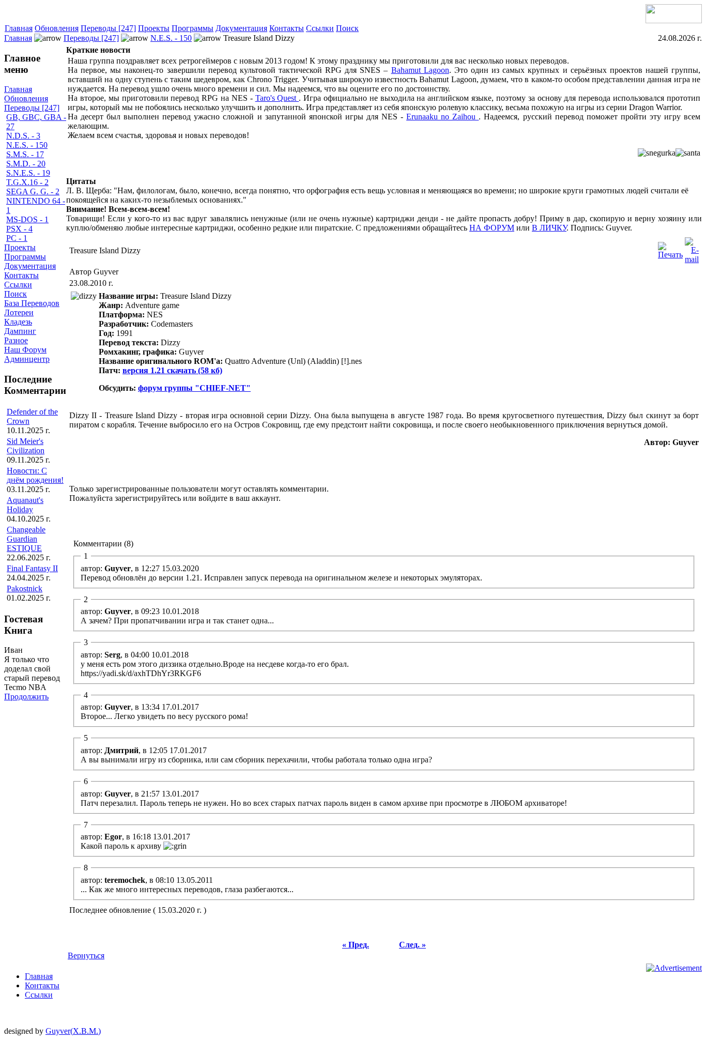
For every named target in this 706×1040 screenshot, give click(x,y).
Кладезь (18, 321)
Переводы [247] (108, 28)
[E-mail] (692, 247)
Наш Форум (25, 349)
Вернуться (86, 955)
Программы (192, 28)
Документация (241, 28)
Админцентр (27, 359)
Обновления (57, 28)
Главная (19, 28)
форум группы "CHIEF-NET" (194, 388)
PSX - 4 (19, 228)
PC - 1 (16, 238)
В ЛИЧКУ (549, 227)
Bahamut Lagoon (420, 70)
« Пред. (355, 944)
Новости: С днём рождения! (35, 475)
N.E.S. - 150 (171, 38)
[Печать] (670, 247)
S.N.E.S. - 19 (28, 173)
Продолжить (26, 696)
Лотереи (19, 312)
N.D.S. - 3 (23, 135)
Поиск (347, 28)
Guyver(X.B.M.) (73, 1031)
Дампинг (20, 331)
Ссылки (320, 28)
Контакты (286, 28)
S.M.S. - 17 (25, 154)
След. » (412, 944)
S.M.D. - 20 (25, 163)
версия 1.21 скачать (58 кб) (172, 370)
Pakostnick (24, 588)
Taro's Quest (277, 98)
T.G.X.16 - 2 (27, 182)
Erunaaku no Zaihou (442, 116)
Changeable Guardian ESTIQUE (26, 539)
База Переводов (31, 303)
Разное (16, 340)
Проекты (154, 28)
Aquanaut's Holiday (25, 505)
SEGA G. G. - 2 (32, 191)
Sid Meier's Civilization (25, 446)
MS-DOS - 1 (27, 219)
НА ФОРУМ (491, 227)
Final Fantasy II (32, 568)
